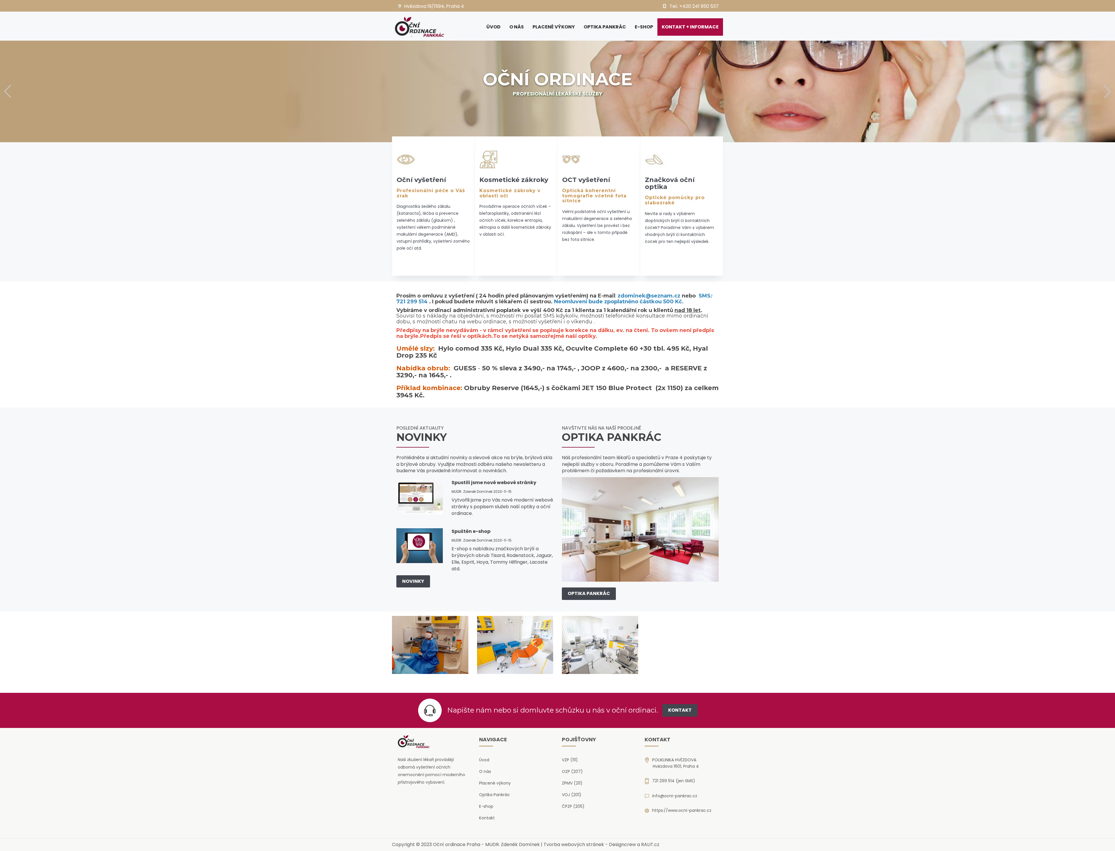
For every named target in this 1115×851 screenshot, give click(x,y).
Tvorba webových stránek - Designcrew (590, 844)
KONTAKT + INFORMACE (690, 27)
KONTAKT (680, 710)
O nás (516, 27)
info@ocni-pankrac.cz (674, 796)
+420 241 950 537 (699, 6)
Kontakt (487, 818)
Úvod (493, 27)
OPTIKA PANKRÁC (589, 593)
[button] (7, 91)
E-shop (644, 27)
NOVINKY (413, 581)
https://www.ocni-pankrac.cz (681, 810)
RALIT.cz (650, 844)
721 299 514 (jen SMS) (673, 781)
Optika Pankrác (605, 27)
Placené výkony (554, 27)
